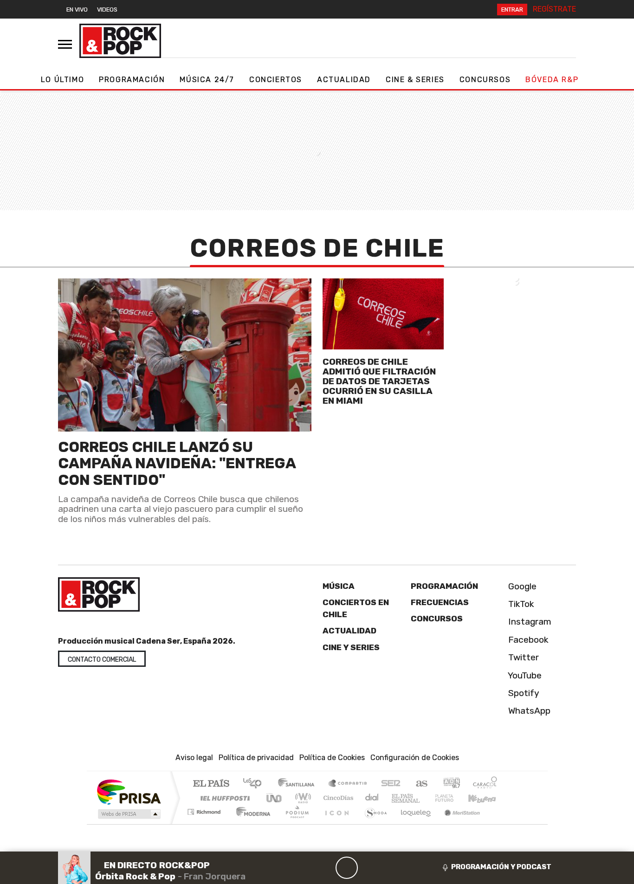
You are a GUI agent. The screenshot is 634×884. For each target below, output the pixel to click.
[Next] (391, 868)
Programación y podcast (501, 867)
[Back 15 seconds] (324, 868)
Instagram (528, 621)
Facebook (527, 639)
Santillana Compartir (348, 784)
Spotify (522, 693)
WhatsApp (528, 710)
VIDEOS (107, 9)
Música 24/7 (207, 79)
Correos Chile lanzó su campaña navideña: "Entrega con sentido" (177, 463)
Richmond (205, 823)
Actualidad (344, 79)
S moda (372, 823)
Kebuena (486, 798)
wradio (301, 798)
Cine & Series (415, 79)
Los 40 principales (255, 784)
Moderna (250, 823)
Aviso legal (194, 757)
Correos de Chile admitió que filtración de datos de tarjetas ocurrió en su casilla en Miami (379, 381)
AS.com (420, 784)
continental (372, 798)
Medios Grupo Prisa (128, 813)
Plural (294, 823)
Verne (425, 798)
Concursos (485, 79)
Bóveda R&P (551, 79)
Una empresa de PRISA (128, 791)
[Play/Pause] (347, 868)
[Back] (302, 868)
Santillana (299, 784)
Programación (132, 79)
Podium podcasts (205, 809)
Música (339, 586)
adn (451, 784)
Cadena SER (391, 784)
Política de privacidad (256, 757)
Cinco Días (337, 798)
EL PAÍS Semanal (397, 798)
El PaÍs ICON (335, 823)
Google (521, 586)
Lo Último (62, 79)
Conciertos (275, 79)
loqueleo (412, 823)
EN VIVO (77, 9)
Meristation (457, 823)
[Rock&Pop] (120, 41)
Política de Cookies (332, 757)
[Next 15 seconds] (369, 868)
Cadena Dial (453, 798)
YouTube (524, 675)
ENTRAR (512, 9)
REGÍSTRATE (554, 9)
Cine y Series (351, 647)
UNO (275, 798)
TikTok (520, 604)
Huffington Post (223, 798)
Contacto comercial (102, 660)
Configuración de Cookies (414, 757)
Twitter (522, 657)
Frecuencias (440, 602)
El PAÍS (211, 784)
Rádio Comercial (499, 823)
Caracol (485, 784)
